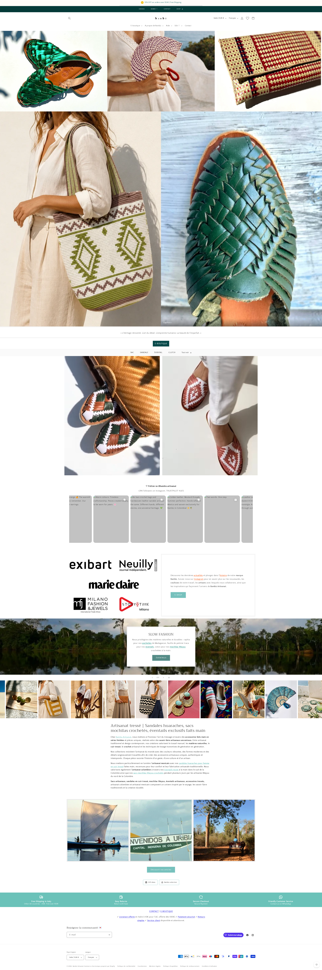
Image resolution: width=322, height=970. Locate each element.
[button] (69, 18)
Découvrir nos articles (161, 870)
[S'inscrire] (109, 935)
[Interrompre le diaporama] (169, 677)
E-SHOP (178, 595)
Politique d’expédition (170, 966)
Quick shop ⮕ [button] (24, 703)
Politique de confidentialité (126, 966)
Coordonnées (142, 966)
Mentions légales (155, 966)
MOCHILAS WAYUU (161, 660)
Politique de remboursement (189, 966)
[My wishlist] (247, 18)
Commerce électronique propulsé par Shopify (99, 966)
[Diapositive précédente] (152, 677)
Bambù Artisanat (78, 966)
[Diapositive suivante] (163, 677)
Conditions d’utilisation (209, 966)
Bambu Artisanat (123, 737)
